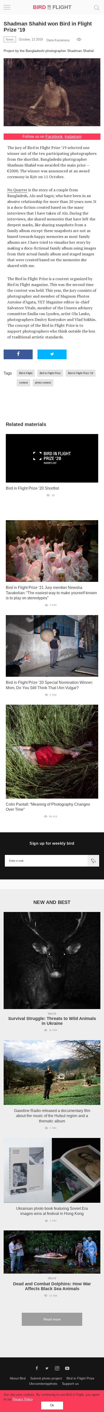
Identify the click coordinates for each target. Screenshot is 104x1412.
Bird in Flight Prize (50, 373)
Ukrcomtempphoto (43, 1384)
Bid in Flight (25, 373)
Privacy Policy (23, 1399)
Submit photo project (46, 1378)
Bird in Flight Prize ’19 (80, 373)
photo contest (43, 382)
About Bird (18, 1378)
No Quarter (17, 189)
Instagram (73, 136)
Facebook (54, 136)
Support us (70, 1384)
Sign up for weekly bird (52, 843)
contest (23, 382)
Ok (52, 1405)
